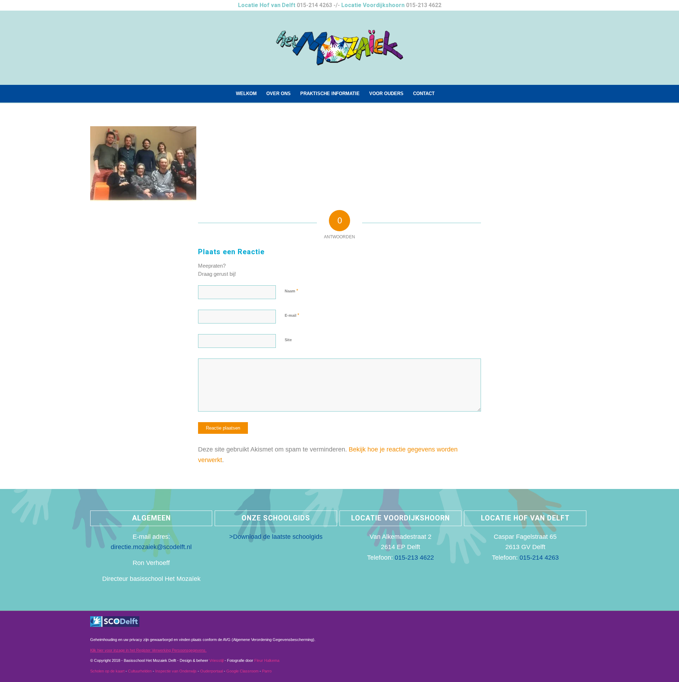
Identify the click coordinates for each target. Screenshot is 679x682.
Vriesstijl (217, 660)
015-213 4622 (423, 5)
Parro (267, 671)
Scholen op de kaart (107, 671)
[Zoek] (443, 94)
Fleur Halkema (266, 660)
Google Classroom (242, 671)
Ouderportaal (211, 671)
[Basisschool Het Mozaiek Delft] (339, 48)
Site (288, 340)
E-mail (292, 315)
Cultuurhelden (140, 671)
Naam (291, 290)
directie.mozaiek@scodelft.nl (151, 546)
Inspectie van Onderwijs (176, 671)
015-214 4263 (314, 5)
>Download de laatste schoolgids (276, 536)
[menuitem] (246, 94)
